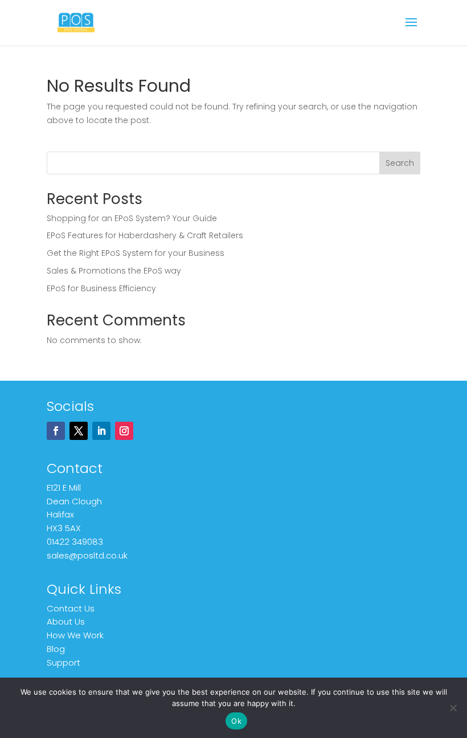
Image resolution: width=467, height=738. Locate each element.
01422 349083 (75, 542)
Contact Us (71, 608)
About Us (66, 621)
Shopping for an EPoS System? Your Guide (132, 218)
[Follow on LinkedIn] (101, 431)
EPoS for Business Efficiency (101, 288)
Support (63, 662)
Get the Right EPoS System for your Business (135, 253)
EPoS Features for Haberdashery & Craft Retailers (145, 235)
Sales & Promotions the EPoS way (114, 270)
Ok (236, 720)
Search (400, 163)
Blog (56, 649)
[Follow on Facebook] (56, 431)
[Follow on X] (78, 431)
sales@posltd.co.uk (87, 555)
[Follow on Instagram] (124, 431)
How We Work (75, 635)
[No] (452, 707)
